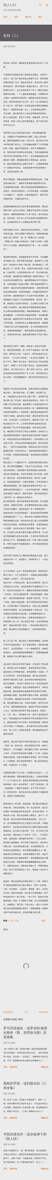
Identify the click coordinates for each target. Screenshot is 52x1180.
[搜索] (40, 5)
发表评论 (13, 1067)
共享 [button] (43, 920)
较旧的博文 (44, 1012)
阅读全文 (45, 1067)
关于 (40, 17)
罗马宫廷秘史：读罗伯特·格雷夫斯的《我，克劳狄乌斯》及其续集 (25, 1032)
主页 (5, 17)
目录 (16, 17)
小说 (12, 920)
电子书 (28, 17)
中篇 (17, 920)
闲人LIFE (10, 5)
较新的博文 (8, 1012)
